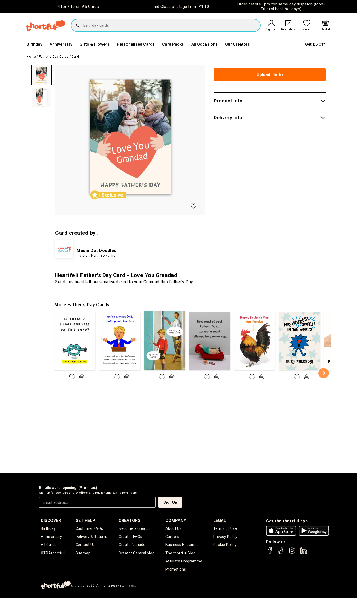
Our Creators (237, 44)
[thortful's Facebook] (270, 552)
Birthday (34, 44)
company (175, 520)
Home (31, 57)
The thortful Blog (180, 553)
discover (51, 520)
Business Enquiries (182, 545)
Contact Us (85, 545)
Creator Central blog (136, 553)
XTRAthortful (53, 553)
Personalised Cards (136, 44)
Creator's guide (132, 545)
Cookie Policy (225, 545)
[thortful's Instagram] (292, 552)
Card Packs (173, 44)
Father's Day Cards (54, 57)
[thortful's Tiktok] (281, 552)
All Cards (49, 545)
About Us (173, 528)
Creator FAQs (130, 536)
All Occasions (204, 44)
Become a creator (134, 528)
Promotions (175, 569)
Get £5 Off (315, 44)
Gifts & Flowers (95, 44)
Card (75, 57)
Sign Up (170, 502)
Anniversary (61, 44)
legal (219, 520)
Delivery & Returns (92, 536)
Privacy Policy (225, 536)
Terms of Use (225, 528)
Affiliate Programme (184, 561)
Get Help (85, 520)
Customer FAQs (89, 528)
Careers (172, 536)
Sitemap (83, 553)
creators (129, 520)
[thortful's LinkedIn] (303, 552)
